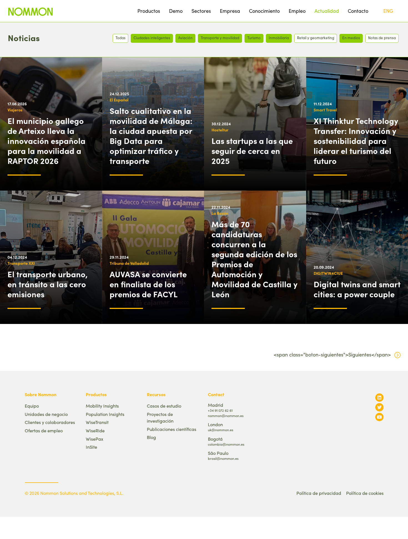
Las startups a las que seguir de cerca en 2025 (252, 150)
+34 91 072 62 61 (220, 410)
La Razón (219, 213)
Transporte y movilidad (220, 37)
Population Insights (105, 414)
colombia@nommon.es (226, 444)
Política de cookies (365, 493)
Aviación (185, 37)
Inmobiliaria (279, 37)
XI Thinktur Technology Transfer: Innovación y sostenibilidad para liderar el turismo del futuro (356, 140)
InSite (91, 447)
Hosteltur (219, 130)
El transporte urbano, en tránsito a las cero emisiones (47, 284)
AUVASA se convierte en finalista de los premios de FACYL (148, 284)
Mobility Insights (102, 406)
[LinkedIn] (379, 397)
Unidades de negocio (46, 414)
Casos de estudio (164, 406)
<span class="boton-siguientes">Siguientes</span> (332, 354)
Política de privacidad (318, 493)
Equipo (32, 406)
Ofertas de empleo (44, 430)
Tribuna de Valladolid (129, 263)
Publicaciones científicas (171, 429)
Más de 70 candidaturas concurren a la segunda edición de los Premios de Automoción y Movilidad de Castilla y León (254, 259)
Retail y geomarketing (315, 37)
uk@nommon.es (220, 429)
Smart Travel (325, 110)
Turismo (254, 37)
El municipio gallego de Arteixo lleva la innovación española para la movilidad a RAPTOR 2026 (46, 140)
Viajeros (14, 110)
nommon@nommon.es (225, 415)
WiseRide (95, 430)
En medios (351, 37)
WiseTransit (97, 422)
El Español (119, 100)
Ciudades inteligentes (152, 37)
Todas (120, 37)
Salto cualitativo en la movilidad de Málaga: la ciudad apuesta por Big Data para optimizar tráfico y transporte (151, 135)
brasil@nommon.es (223, 458)
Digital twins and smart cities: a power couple (357, 289)
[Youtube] (379, 417)
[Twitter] (379, 407)
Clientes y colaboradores (50, 422)
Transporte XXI (21, 263)
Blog (151, 437)
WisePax (94, 439)
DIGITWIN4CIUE (328, 273)
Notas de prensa (382, 37)
